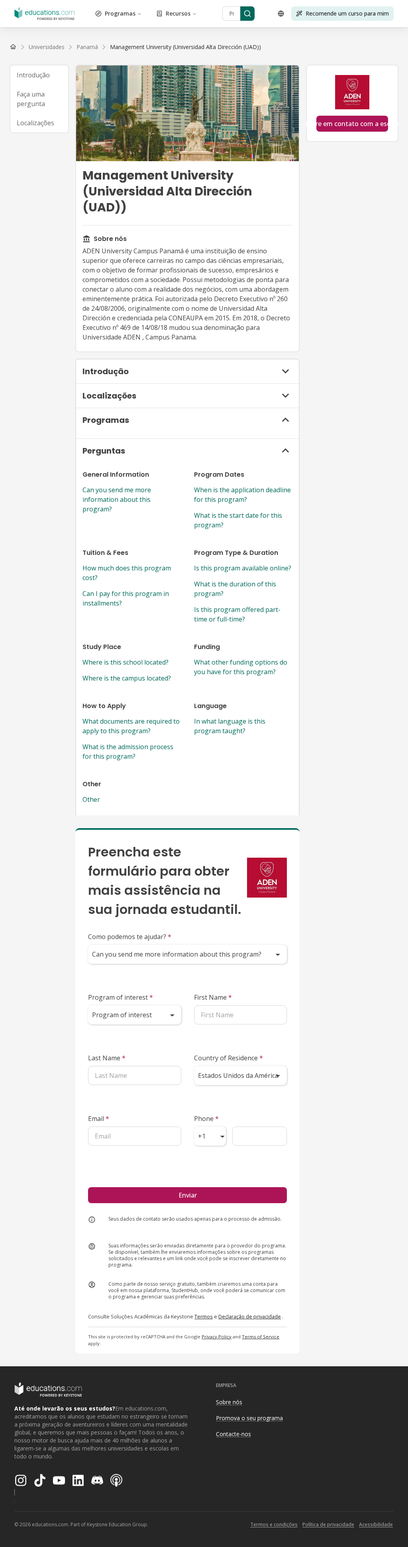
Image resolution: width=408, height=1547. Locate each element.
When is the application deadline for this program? (242, 494)
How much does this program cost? (126, 573)
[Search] (247, 13)
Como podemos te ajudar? (129, 936)
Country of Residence (228, 1058)
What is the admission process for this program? (127, 751)
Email (98, 1118)
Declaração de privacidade (249, 1316)
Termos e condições (274, 1524)
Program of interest (120, 997)
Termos (203, 1316)
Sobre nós (229, 1402)
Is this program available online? (242, 568)
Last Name (107, 1058)
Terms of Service (260, 1337)
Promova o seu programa (249, 1418)
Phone (206, 1118)
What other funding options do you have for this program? (240, 667)
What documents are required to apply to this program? (131, 726)
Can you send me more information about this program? (116, 499)
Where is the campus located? (126, 678)
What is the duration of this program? (235, 589)
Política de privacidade (328, 1524)
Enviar (187, 1195)
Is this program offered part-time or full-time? (237, 614)
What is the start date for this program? (238, 520)
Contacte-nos (233, 1434)
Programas (120, 13)
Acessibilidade (376, 1524)
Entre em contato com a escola (352, 123)
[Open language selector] (281, 13)
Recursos (178, 13)
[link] (185, 47)
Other (91, 799)
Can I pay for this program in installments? (125, 598)
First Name (213, 997)
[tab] (39, 75)
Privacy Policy (216, 1337)
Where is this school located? (125, 662)
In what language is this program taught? (229, 726)
